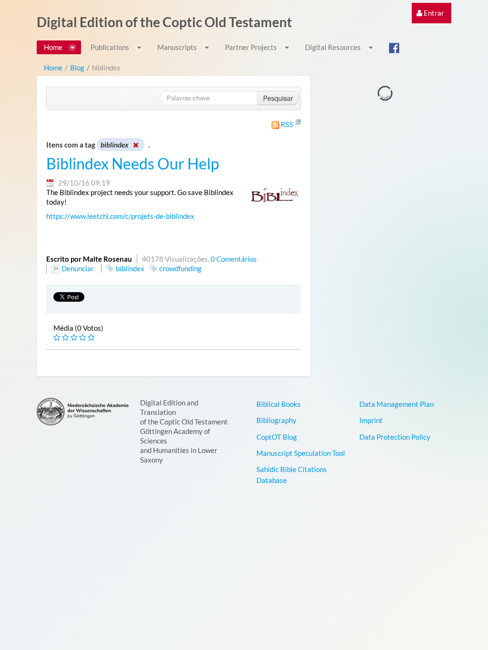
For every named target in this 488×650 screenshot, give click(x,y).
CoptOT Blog (276, 437)
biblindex (130, 268)
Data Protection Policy (394, 437)
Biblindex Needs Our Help (132, 164)
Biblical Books (278, 404)
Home (53, 67)
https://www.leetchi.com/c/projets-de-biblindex (120, 216)
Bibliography (276, 420)
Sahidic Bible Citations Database (291, 474)
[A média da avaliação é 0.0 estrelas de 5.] (57, 337)
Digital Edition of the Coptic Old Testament (164, 22)
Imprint (371, 420)
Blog (77, 67)
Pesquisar (278, 98)
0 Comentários (234, 259)
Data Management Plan (396, 404)
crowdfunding (180, 268)
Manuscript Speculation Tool (300, 453)
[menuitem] (430, 13)
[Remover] (135, 144)
